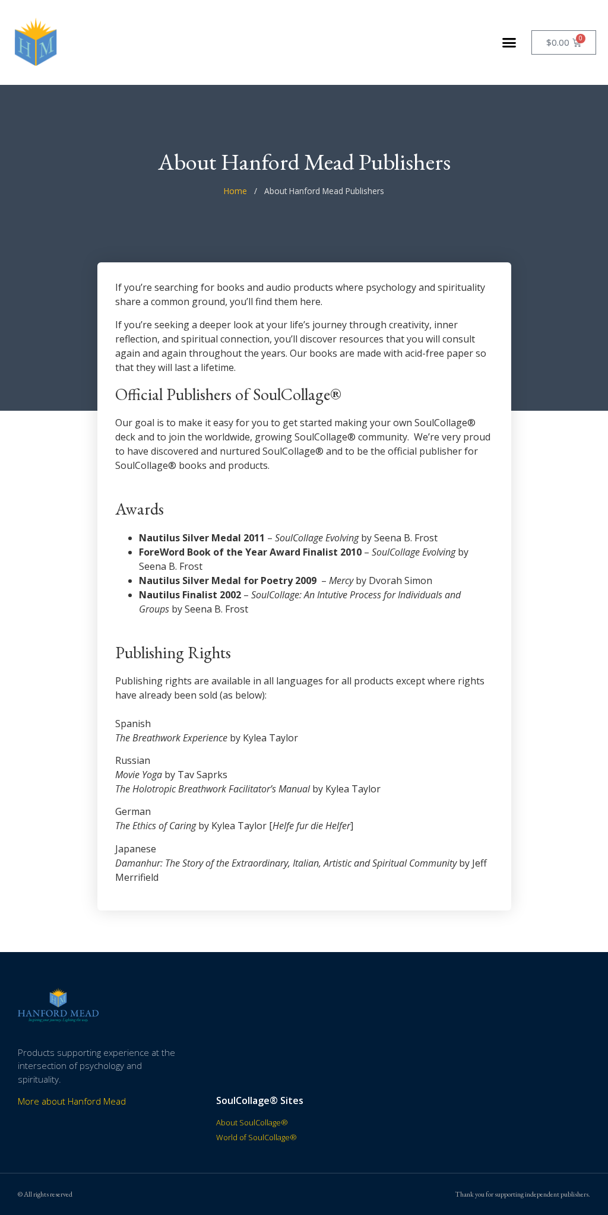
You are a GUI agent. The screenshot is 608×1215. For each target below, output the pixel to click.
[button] (509, 42)
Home (235, 190)
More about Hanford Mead (72, 1101)
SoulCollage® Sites (259, 1100)
